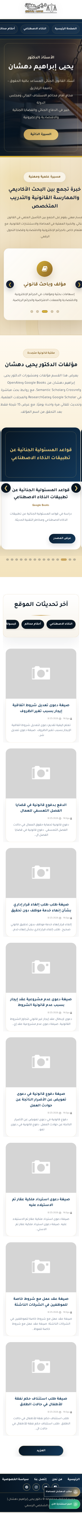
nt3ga (66, 719)
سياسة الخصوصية (15, 1479)
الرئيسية (74, 1479)
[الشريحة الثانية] (52, 311)
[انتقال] (74, 559)
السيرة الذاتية (41, 134)
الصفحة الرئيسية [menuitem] (66, 29)
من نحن (57, 1479)
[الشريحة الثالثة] (46, 311)
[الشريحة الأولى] (57, 311)
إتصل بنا (40, 1479)
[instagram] (36, 1487)
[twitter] (45, 1487)
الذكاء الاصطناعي (61, 624)
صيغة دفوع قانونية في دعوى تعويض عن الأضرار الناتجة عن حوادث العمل (41, 1100)
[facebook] (55, 1487)
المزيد (41, 1450)
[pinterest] (26, 1487)
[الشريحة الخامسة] (32, 311)
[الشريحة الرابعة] (39, 311)
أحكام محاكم (33, 624)
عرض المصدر (62, 538)
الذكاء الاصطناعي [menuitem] (34, 29)
